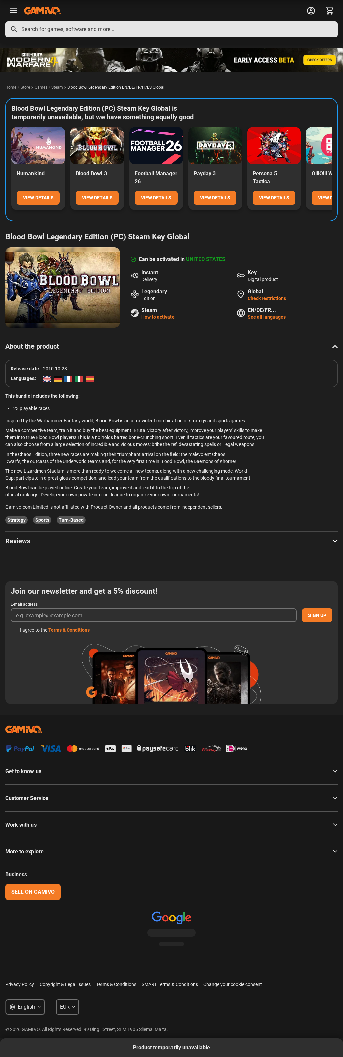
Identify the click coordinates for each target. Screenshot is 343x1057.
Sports (42, 520)
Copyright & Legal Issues (65, 984)
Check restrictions (267, 298)
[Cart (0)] (330, 11)
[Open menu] (13, 11)
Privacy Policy (19, 984)
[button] (171, 346)
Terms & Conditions (69, 630)
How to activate (158, 317)
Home (10, 87)
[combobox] (171, 29)
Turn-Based (71, 520)
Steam (57, 87)
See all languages (267, 317)
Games (41, 87)
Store (25, 87)
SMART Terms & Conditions (170, 984)
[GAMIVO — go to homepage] (42, 11)
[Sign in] (311, 11)
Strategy (16, 520)
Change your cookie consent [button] (232, 984)
